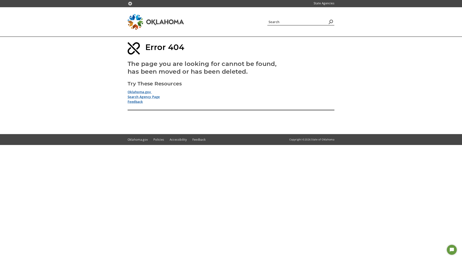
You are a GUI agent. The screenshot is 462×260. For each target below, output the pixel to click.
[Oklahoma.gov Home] (130, 3)
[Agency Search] (330, 21)
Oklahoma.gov (140, 92)
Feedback (135, 101)
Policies (158, 140)
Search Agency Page (144, 97)
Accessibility (178, 140)
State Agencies (324, 3)
